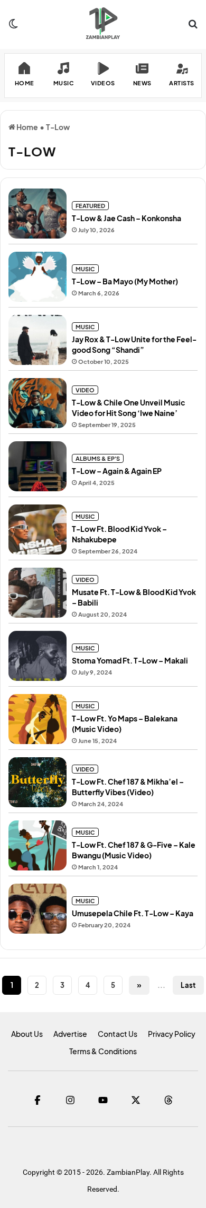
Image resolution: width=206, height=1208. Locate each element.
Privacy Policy (171, 1033)
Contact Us (117, 1033)
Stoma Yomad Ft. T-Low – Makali (130, 660)
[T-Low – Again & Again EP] (37, 466)
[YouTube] (103, 1100)
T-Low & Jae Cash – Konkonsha (126, 218)
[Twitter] (136, 1100)
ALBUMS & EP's (98, 458)
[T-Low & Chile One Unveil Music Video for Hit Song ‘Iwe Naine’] (37, 403)
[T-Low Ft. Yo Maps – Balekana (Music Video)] (37, 719)
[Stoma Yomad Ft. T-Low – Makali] (37, 656)
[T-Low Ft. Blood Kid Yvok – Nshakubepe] (37, 529)
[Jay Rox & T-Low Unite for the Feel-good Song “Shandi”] (37, 340)
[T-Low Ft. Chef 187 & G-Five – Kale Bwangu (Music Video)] (37, 845)
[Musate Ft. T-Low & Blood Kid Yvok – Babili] (37, 593)
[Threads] (168, 1100)
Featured (90, 205)
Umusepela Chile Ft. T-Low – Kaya (132, 913)
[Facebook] (37, 1100)
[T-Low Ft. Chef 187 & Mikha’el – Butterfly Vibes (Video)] (37, 782)
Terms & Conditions (103, 1051)
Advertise (70, 1033)
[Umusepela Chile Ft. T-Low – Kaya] (37, 909)
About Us (27, 1033)
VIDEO (85, 390)
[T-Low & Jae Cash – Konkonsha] (37, 214)
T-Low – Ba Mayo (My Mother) (125, 281)
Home (26, 127)
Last (188, 985)
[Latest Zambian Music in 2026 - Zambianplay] (102, 23)
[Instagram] (70, 1100)
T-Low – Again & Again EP (117, 471)
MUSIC (85, 268)
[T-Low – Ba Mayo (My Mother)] (37, 277)
